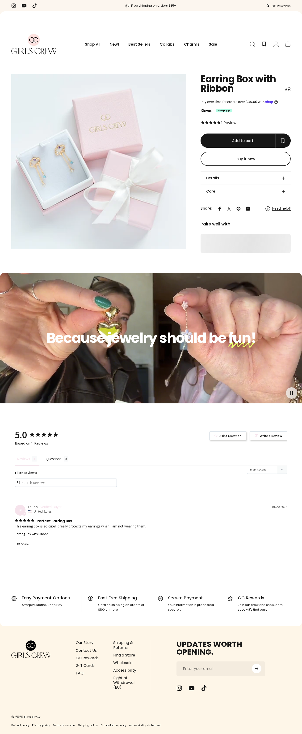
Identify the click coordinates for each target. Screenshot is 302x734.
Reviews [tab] (23, 459)
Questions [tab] (53, 459)
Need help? (281, 209)
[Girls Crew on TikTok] (204, 688)
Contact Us (86, 650)
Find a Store (124, 655)
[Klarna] (206, 110)
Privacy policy (41, 725)
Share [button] (25, 544)
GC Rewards (281, 6)
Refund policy (20, 725)
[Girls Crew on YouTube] (191, 688)
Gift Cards (85, 665)
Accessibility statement (145, 725)
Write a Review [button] (271, 436)
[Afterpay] (224, 110)
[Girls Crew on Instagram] (179, 688)
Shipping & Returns (123, 645)
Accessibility (124, 670)
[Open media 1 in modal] (98, 161)
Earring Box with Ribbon (32, 534)
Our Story (84, 642)
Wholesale (123, 662)
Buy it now (245, 158)
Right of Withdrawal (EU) (123, 682)
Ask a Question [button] (230, 436)
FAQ (80, 673)
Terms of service (64, 725)
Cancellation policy (113, 725)
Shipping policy (88, 725)
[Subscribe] (256, 668)
